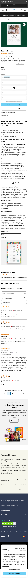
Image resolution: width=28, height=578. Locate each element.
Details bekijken (20, 64)
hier (24, 15)
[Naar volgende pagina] (23, 393)
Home (2, 19)
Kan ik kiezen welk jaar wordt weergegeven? (12, 489)
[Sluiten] (26, 1)
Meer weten (4, 208)
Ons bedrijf (4, 514)
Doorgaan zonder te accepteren (20, 549)
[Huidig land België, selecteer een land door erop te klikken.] (25, 536)
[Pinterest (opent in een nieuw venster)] (8, 536)
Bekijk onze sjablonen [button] (13, 104)
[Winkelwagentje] (25, 10)
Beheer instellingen (14, 569)
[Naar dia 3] (13, 49)
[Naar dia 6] (19, 49)
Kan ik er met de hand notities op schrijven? (12, 484)
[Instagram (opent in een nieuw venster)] (4, 536)
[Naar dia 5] (17, 49)
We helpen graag (5, 510)
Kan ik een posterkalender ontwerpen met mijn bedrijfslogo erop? (13, 460)
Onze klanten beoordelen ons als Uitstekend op (14, 531)
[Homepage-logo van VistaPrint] (14, 10)
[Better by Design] (11, 56)
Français (21, 5)
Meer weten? (14, 420)
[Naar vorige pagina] (4, 393)
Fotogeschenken (10, 19)
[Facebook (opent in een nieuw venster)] (2, 536)
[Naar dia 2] (11, 49)
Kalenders (18, 19)
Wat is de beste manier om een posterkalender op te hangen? (13, 479)
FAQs (2, 237)
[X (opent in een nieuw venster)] (6, 536)
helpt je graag (10, 505)
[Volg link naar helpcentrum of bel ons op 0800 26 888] (21, 10)
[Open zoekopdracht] (6, 10)
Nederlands (7, 5)
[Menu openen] (3, 10)
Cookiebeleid (5, 566)
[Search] (25, 293)
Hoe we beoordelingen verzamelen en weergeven (14, 277)
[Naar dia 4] (15, 49)
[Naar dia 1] (9, 49)
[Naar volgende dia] (26, 34)
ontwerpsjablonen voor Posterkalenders (11, 233)
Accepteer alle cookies (14, 573)
